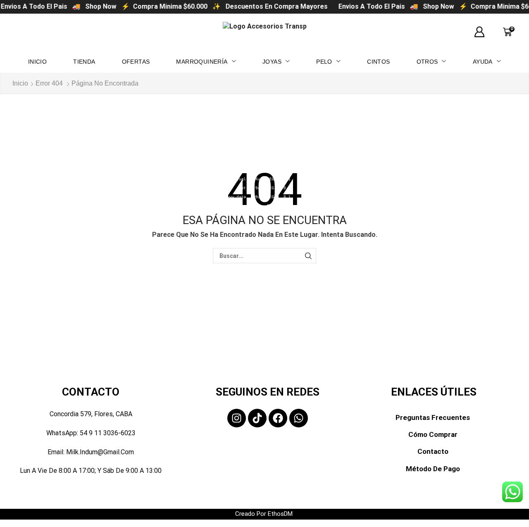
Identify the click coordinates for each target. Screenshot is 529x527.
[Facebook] (278, 418)
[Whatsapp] (298, 418)
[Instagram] (236, 418)
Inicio (20, 83)
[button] (479, 32)
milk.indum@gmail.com (100, 452)
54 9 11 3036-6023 (108, 433)
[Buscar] (308, 255)
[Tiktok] (257, 418)
